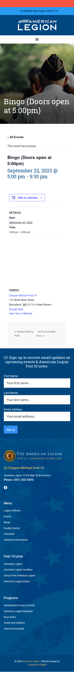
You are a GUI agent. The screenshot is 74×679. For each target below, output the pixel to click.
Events (7, 516)
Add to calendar (28, 197)
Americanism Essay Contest (19, 605)
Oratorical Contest (14, 628)
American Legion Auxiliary (18, 569)
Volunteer (9, 534)
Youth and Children (14, 622)
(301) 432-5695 (18, 479)
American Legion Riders (17, 581)
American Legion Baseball (18, 611)
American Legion (13, 564)
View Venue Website (20, 313)
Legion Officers (12, 510)
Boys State (10, 617)
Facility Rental (11, 528)
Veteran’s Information (16, 539)
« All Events (15, 137)
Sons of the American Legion (20, 575)
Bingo (7, 522)
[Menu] (37, 39)
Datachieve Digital (37, 664)
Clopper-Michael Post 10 (23, 295)
